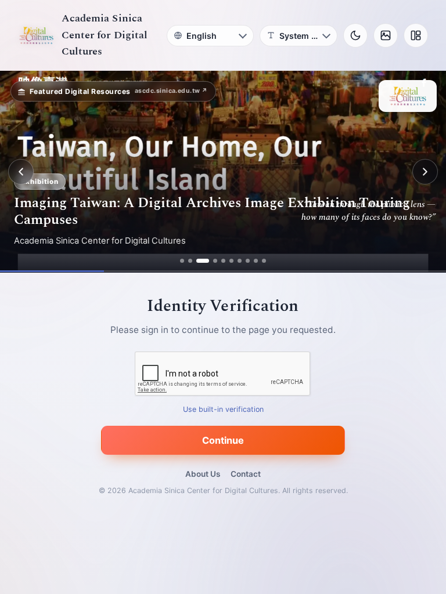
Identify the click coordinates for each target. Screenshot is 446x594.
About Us (202, 474)
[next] (425, 171)
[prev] (21, 171)
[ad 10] (264, 261)
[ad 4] (215, 261)
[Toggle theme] (355, 35)
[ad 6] (231, 261)
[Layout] (416, 35)
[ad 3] (202, 261)
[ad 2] (190, 261)
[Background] (385, 35)
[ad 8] (248, 261)
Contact (246, 474)
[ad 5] (223, 261)
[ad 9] (256, 261)
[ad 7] (240, 261)
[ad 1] (182, 261)
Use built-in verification (223, 409)
